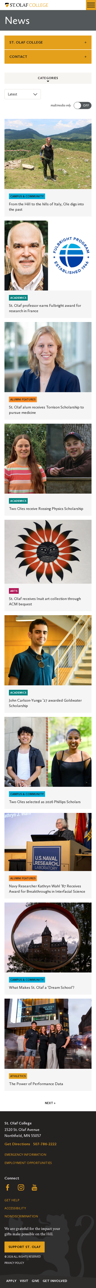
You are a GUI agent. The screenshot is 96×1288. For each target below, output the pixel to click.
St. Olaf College (26, 42)
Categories (48, 78)
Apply (11, 1281)
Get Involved (55, 1281)
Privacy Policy (14, 1263)
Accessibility (15, 1208)
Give (35, 1281)
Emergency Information (25, 1155)
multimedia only (61, 105)
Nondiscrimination (21, 1216)
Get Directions (17, 1143)
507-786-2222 (44, 1143)
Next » (50, 1103)
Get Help (11, 1200)
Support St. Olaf (24, 1247)
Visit (24, 1281)
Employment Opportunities (28, 1163)
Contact (18, 57)
